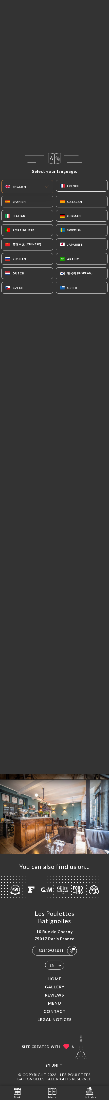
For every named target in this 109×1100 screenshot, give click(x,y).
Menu (54, 1003)
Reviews (54, 994)
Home (54, 978)
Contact (55, 1011)
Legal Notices (55, 1019)
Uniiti (57, 1065)
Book (17, 1097)
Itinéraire (89, 1097)
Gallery (54, 986)
